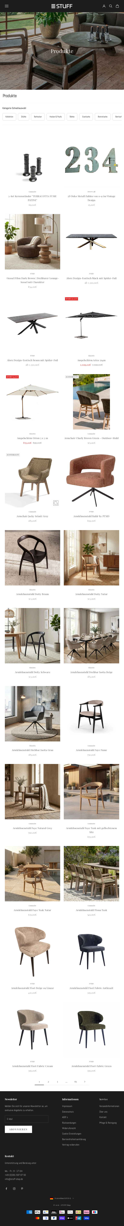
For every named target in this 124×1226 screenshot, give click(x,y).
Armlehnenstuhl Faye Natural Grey (32, 828)
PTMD (32, 274)
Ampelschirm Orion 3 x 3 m (32, 438)
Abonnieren (18, 1129)
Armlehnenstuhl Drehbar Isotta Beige (91, 672)
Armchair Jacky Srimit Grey (32, 516)
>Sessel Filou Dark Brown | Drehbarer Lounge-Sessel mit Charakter (32, 280)
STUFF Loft (92, 192)
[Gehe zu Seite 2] (84, 1081)
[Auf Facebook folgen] (6, 1188)
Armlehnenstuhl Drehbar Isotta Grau (32, 750)
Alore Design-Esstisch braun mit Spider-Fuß (32, 360)
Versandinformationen (109, 1106)
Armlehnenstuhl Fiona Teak (91, 910)
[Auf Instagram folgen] (14, 1188)
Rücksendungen (69, 1122)
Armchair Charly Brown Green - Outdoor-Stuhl (91, 438)
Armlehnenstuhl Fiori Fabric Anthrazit (91, 988)
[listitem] (9, 117)
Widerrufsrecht (69, 1128)
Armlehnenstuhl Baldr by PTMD (91, 516)
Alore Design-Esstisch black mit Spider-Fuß (91, 278)
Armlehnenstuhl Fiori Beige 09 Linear (32, 988)
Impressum (67, 1106)
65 (76, 1081)
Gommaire (32, 192)
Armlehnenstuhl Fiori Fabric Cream (32, 1066)
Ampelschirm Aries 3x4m (91, 360)
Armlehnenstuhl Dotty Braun (32, 594)
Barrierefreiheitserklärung (74, 1139)
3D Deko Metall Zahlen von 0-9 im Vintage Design (91, 198)
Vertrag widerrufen (70, 1144)
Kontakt (103, 1117)
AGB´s (65, 1117)
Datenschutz (68, 1111)
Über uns (103, 1111)
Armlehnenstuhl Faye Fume (91, 750)
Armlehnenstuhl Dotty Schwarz (32, 672)
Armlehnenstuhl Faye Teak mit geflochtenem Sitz (91, 830)
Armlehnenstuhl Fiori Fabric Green (91, 1066)
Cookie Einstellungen (71, 1133)
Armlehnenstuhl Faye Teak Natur (32, 910)
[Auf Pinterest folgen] (22, 1188)
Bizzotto (91, 356)
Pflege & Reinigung (108, 1122)
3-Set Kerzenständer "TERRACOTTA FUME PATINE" (32, 198)
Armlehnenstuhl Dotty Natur (91, 594)
